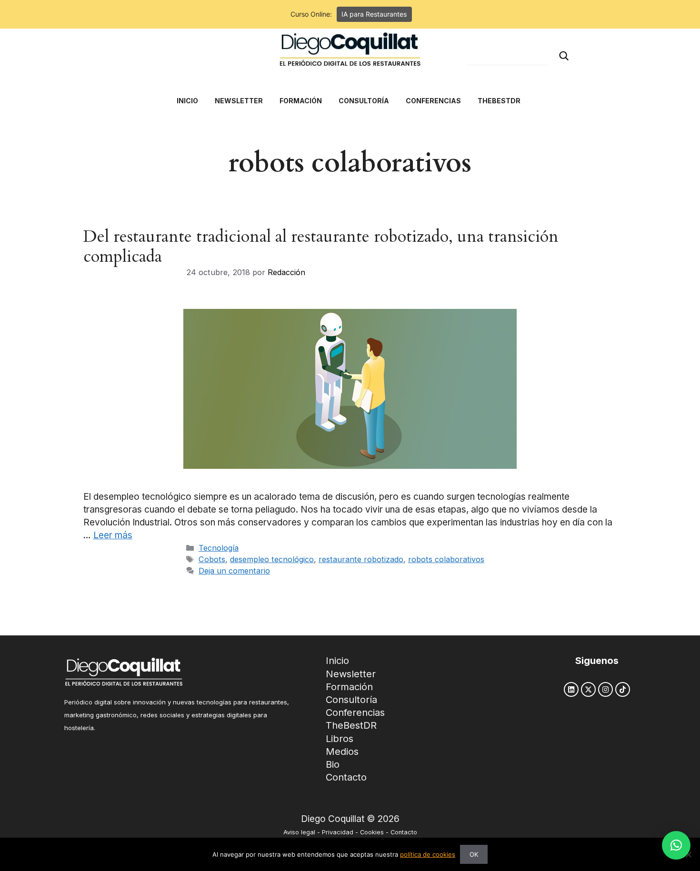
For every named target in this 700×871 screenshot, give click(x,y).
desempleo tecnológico (272, 559)
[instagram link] (605, 689)
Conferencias (355, 712)
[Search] (564, 56)
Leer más (112, 535)
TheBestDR (351, 725)
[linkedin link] (571, 689)
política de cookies (427, 854)
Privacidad (337, 832)
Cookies (372, 832)
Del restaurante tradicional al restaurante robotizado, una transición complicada (321, 246)
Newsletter (351, 674)
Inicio (337, 660)
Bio (333, 764)
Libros (339, 738)
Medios (342, 751)
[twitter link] (588, 689)
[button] (676, 845)
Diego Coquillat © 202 (347, 818)
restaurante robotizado (361, 559)
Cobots (212, 559)
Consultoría (351, 699)
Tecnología (219, 548)
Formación (349, 687)
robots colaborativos (446, 559)
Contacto (346, 777)
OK (474, 854)
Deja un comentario (234, 570)
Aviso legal (299, 832)
